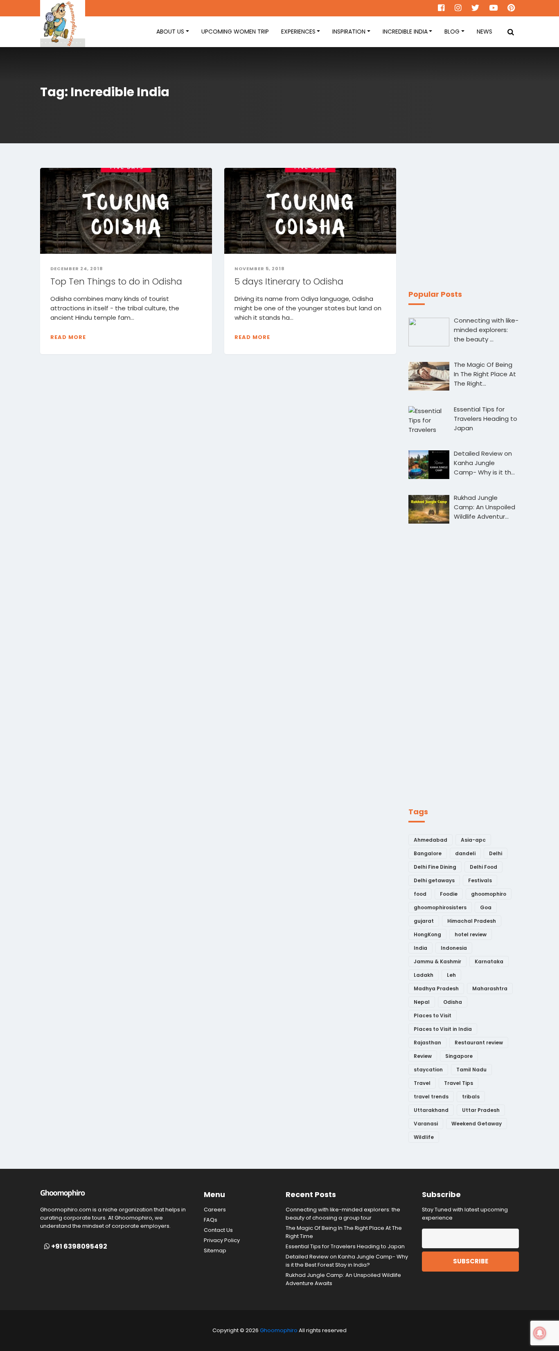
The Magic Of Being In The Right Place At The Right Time (344, 1232)
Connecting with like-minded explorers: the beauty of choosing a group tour (343, 1214)
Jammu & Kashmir (437, 961)
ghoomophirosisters (440, 907)
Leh (451, 974)
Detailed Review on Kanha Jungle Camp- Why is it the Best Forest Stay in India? (347, 1261)
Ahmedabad (430, 839)
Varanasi (426, 1123)
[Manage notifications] (539, 1333)
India (420, 947)
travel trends (431, 1096)
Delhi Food (483, 866)
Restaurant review (479, 1042)
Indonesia (454, 947)
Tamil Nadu (471, 1069)
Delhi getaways (434, 880)
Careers (215, 1209)
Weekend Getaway (476, 1123)
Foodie (449, 893)
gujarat (424, 920)
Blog (452, 31)
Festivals (480, 880)
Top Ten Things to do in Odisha (116, 281)
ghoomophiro (488, 893)
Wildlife (424, 1137)
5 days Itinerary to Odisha (288, 281)
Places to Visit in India (443, 1029)
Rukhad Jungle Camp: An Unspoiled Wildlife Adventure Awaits (343, 1279)
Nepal (422, 1002)
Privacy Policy (222, 1240)
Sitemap (215, 1250)
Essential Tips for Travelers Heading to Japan (345, 1246)
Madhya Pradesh (436, 988)
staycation (428, 1069)
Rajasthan (427, 1042)
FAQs (210, 1220)
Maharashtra (489, 988)
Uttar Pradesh (481, 1110)
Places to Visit (432, 1015)
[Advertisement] (469, 219)
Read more (68, 337)
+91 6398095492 (78, 1247)
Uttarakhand (431, 1110)
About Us (170, 31)
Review (423, 1056)
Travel (422, 1083)
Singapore (459, 1056)
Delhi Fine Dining (435, 866)
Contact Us (218, 1230)
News (484, 31)
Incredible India (405, 31)
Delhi (495, 853)
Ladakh (423, 974)
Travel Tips (458, 1083)
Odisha (452, 1002)
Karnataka (489, 961)
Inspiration (348, 31)
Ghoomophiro (279, 1330)
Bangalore (428, 853)
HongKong (427, 934)
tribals (471, 1096)
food (420, 893)
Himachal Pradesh (471, 920)
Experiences (298, 31)
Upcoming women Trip (235, 31)
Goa (485, 907)
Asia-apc (473, 839)
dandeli (465, 853)
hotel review (471, 934)
